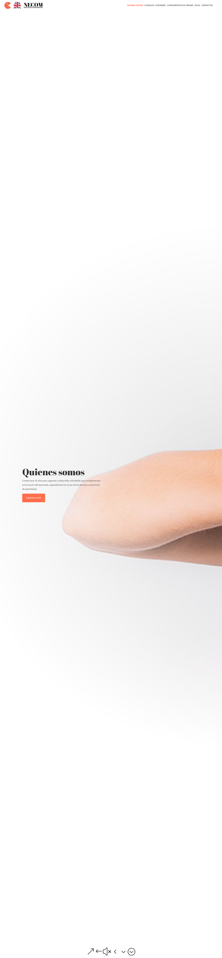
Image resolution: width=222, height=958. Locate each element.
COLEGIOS (149, 5)
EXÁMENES (160, 5)
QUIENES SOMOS (135, 5)
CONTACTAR (207, 5)
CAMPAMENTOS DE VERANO (180, 5)
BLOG (197, 5)
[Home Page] (23, 5)
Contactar (33, 498)
